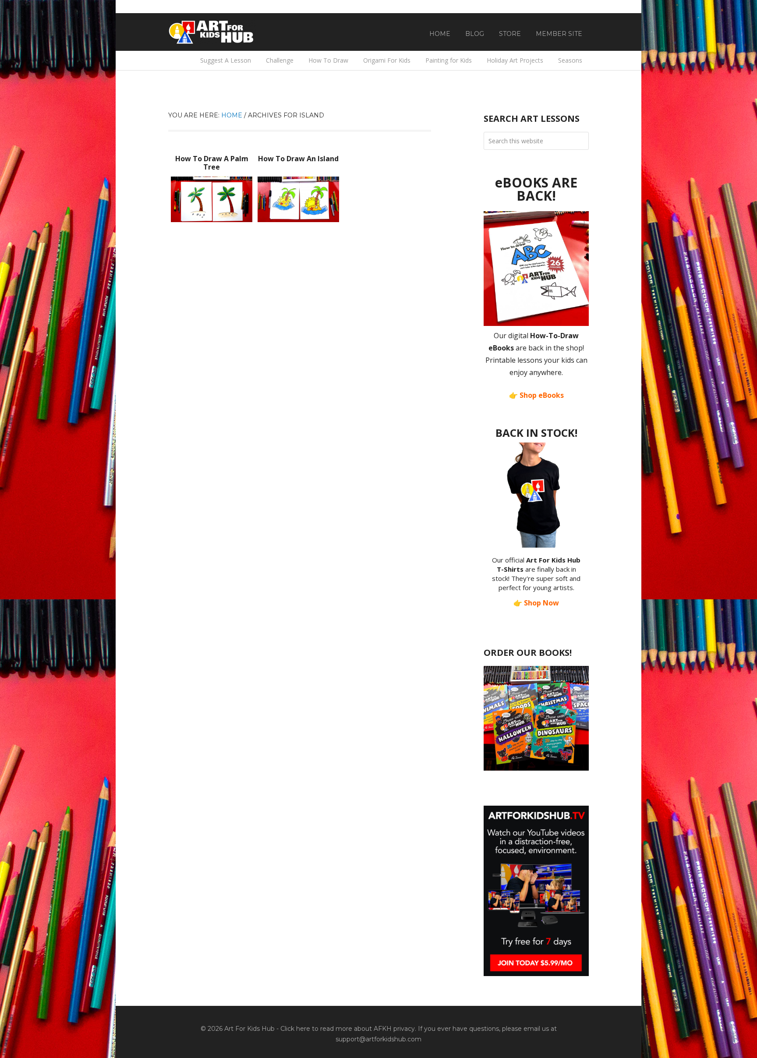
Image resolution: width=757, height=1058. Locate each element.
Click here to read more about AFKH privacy (347, 1029)
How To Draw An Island (298, 158)
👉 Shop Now (536, 603)
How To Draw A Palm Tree (211, 163)
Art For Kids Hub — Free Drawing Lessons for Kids (212, 32)
